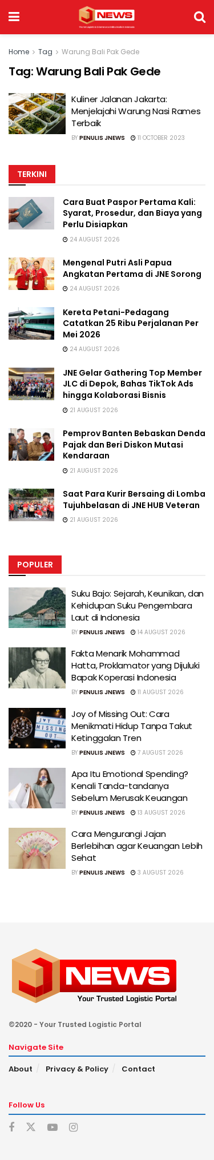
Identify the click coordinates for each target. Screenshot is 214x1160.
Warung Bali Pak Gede (100, 52)
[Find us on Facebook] (11, 1127)
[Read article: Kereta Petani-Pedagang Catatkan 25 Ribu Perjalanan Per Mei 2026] (31, 323)
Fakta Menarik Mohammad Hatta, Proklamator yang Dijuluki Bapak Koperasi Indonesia (135, 665)
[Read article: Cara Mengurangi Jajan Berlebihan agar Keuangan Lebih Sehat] (37, 848)
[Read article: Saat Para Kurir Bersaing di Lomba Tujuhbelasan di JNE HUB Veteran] (31, 505)
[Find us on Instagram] (73, 1127)
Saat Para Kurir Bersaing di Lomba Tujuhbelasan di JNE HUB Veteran (134, 499)
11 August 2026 (160, 692)
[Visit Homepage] (106, 17)
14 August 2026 (160, 632)
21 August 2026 (93, 410)
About (21, 1069)
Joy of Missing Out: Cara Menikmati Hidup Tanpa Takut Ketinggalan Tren (131, 726)
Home (19, 52)
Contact (138, 1069)
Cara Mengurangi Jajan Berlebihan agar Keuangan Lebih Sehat (137, 846)
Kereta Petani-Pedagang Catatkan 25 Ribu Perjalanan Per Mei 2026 (131, 323)
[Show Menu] (14, 17)
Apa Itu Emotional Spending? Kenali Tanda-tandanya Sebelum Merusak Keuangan (129, 786)
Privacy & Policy (77, 1069)
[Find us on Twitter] (31, 1127)
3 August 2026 (160, 872)
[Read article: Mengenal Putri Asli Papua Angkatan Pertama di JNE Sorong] (31, 273)
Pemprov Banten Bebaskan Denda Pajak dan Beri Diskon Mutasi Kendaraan (134, 444)
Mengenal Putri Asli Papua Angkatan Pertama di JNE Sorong (132, 268)
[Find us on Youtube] (52, 1127)
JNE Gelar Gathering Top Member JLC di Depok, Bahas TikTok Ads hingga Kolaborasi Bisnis (132, 384)
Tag (45, 52)
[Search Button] (199, 17)
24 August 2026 (94, 239)
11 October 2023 (160, 138)
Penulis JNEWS (102, 138)
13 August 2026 (160, 812)
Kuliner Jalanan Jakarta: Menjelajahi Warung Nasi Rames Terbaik (135, 111)
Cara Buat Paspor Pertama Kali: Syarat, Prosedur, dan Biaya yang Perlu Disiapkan (132, 213)
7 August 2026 (159, 752)
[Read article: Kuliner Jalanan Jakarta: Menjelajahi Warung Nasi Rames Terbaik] (37, 113)
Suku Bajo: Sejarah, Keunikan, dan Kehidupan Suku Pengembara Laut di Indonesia (137, 605)
